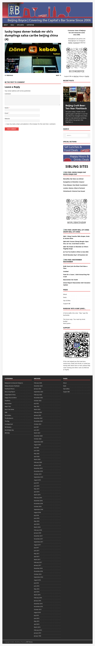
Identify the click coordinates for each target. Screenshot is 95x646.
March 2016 (37, 595)
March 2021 (37, 433)
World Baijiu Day (70, 174)
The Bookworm (9, 418)
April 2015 (36, 624)
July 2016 (36, 583)
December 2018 (38, 500)
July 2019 (36, 483)
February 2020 (38, 462)
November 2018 (38, 503)
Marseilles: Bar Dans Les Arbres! (73, 179)
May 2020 (36, 453)
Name (7, 108)
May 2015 (36, 621)
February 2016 (38, 598)
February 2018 (38, 530)
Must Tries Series (9, 409)
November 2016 (38, 571)
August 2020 (37, 444)
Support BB (30, 25)
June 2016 (36, 586)
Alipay (81, 76)
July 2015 (36, 615)
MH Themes (29, 642)
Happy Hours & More (11, 397)
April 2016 (36, 592)
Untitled (65, 271)
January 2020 (37, 465)
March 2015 (37, 627)
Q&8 (6, 412)
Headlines (7, 400)
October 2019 (37, 474)
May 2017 (36, 553)
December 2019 (38, 468)
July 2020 (36, 447)
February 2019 (38, 497)
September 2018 (38, 509)
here (75, 365)
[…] (72, 122)
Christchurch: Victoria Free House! (74, 191)
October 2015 (37, 609)
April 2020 (36, 456)
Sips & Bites (20, 25)
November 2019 (38, 471)
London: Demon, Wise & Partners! (74, 188)
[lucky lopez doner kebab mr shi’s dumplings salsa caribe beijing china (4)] (33, 72)
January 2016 (37, 600)
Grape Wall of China (71, 232)
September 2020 (38, 442)
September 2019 (38, 477)
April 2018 (36, 524)
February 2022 (38, 412)
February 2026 (38, 383)
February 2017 (38, 562)
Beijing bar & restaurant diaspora (14, 383)
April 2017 (36, 556)
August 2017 (37, 545)
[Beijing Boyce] (47, 22)
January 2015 (37, 633)
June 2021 (36, 430)
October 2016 (37, 574)
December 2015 (38, 603)
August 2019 (37, 480)
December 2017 (38, 536)
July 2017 (36, 547)
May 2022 (36, 406)
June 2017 (36, 550)
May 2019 (36, 489)
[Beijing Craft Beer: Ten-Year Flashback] (76, 94)
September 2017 (38, 542)
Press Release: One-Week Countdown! (75, 185)
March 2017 (37, 559)
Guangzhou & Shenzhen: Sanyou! (73, 182)
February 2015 (38, 630)
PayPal (67, 370)
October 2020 (37, 439)
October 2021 (37, 424)
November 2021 (38, 421)
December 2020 (38, 436)
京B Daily (7, 433)
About (6, 25)
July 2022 (36, 403)
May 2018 (36, 521)
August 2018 (37, 512)
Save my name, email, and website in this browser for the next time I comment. (31, 124)
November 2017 (38, 539)
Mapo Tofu (8, 406)
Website (7, 118)
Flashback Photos (9, 389)
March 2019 (37, 495)
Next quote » (67, 323)
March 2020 (37, 459)
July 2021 (36, 427)
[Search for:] (77, 135)
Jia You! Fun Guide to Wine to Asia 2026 (75, 252)
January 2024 (37, 389)
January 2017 (37, 565)
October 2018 (37, 506)
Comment (8, 94)
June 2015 (36, 618)
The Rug (7, 421)
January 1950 (37, 636)
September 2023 (38, 392)
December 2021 (38, 418)
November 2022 (38, 397)
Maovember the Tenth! (70, 280)
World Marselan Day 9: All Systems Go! (75, 255)
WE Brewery (8, 427)
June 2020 (36, 450)
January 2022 (37, 415)
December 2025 (38, 386)
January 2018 (37, 533)
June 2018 (36, 518)
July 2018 (36, 515)
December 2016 (38, 568)
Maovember (68, 262)
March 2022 (37, 409)
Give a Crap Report (10, 392)
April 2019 (36, 492)
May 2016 (36, 589)
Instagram (82, 41)
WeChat (86, 367)
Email (7, 113)
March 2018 (37, 527)
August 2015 (37, 612)
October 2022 (37, 400)
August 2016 (37, 580)
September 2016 (38, 577)
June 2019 (36, 486)
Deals (12, 25)
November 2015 (38, 606)
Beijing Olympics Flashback (12, 386)
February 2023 (38, 395)
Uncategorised (9, 424)
